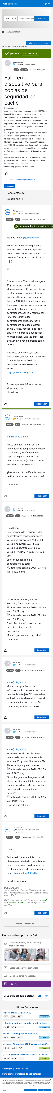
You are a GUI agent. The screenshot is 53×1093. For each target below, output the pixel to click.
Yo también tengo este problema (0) (20, 180)
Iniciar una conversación (38, 43)
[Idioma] (45, 3)
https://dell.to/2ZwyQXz (20, 372)
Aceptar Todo (45, 1090)
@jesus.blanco (31, 237)
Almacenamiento (14, 32)
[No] (46, 996)
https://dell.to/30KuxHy (24, 873)
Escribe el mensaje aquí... (26, 924)
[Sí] (39, 996)
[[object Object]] (3, 32)
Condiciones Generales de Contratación (21, 1074)
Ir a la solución (30, 53)
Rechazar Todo (30, 1090)
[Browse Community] (49, 3)
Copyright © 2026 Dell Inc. (15, 1068)
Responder (9, 186)
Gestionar (4, 1090)
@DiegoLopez (20, 682)
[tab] (16, 193)
